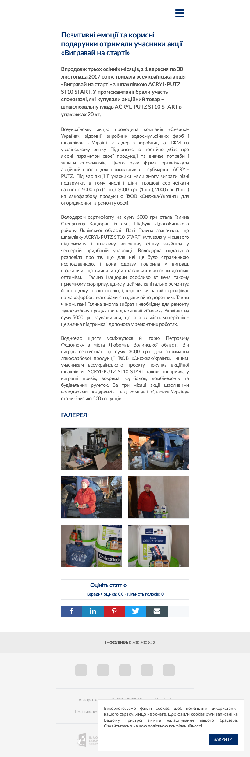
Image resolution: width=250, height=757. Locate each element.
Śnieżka (91, 13)
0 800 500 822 (142, 643)
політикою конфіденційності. (175, 726)
